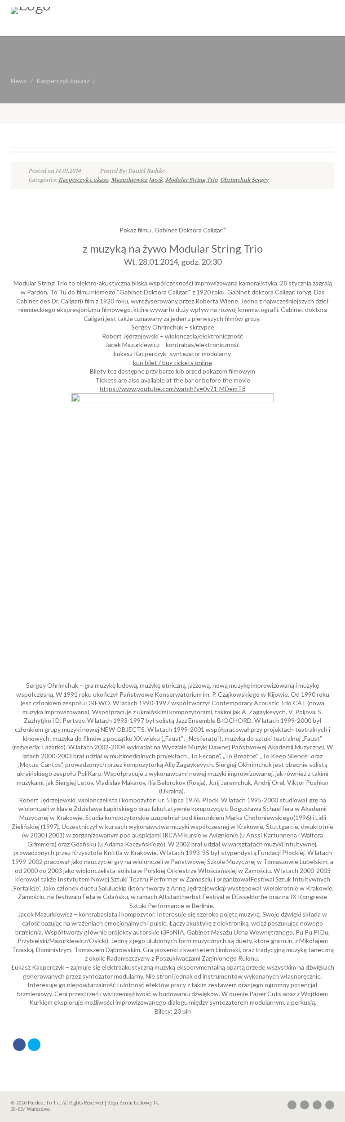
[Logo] (88, 10)
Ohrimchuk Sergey (244, 179)
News (19, 81)
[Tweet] (34, 1044)
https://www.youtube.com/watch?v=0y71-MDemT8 (173, 388)
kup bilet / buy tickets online (172, 362)
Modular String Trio (191, 179)
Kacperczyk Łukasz (62, 81)
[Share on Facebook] (19, 1044)
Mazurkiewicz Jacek (137, 179)
